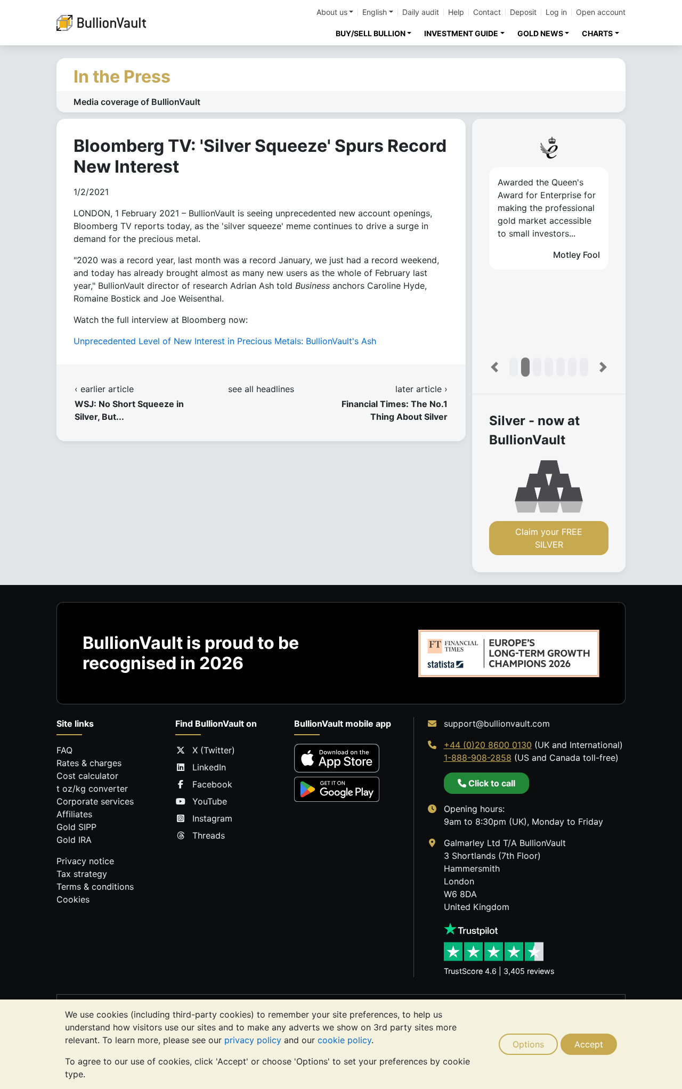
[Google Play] (336, 789)
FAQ (64, 750)
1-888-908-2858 (478, 757)
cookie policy (344, 1040)
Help (456, 12)
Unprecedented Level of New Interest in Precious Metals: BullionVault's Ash (225, 341)
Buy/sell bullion (370, 33)
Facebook (212, 784)
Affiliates (74, 814)
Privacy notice (85, 861)
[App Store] (336, 758)
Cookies (73, 899)
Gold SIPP (76, 827)
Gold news (540, 33)
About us (331, 12)
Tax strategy (81, 873)
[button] (494, 367)
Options (528, 1044)
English (374, 12)
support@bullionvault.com (497, 723)
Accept (588, 1044)
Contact (487, 12)
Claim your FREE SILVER (548, 538)
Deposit (523, 12)
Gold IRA (74, 839)
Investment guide (461, 33)
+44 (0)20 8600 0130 (488, 744)
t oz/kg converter (92, 788)
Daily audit (420, 12)
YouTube (209, 801)
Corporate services (95, 801)
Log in (556, 12)
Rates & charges (88, 763)
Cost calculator (87, 775)
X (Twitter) (213, 750)
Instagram (212, 818)
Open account (601, 12)
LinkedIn (209, 767)
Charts (597, 33)
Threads (208, 835)
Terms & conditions (95, 886)
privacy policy (252, 1040)
